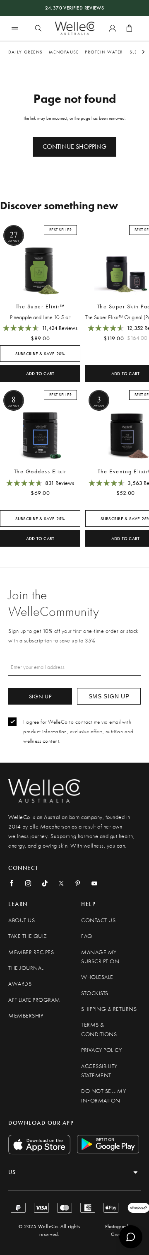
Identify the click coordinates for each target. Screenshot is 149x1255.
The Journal (26, 968)
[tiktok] (44, 883)
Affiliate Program (34, 999)
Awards (19, 983)
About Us (21, 920)
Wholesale (97, 977)
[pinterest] (77, 883)
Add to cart (40, 373)
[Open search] (38, 28)
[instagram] (28, 883)
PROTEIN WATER (104, 52)
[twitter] (61, 883)
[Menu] (15, 28)
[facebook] (11, 883)
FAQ (86, 936)
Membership (25, 1015)
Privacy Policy (101, 1050)
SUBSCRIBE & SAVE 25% (40, 518)
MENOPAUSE (64, 52)
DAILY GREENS (25, 52)
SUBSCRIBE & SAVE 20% (40, 353)
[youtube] (94, 883)
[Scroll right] (143, 52)
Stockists (94, 993)
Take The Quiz (27, 936)
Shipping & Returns (109, 1009)
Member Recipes (31, 952)
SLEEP (136, 52)
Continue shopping (74, 146)
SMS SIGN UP (109, 696)
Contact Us (98, 920)
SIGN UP (40, 696)
